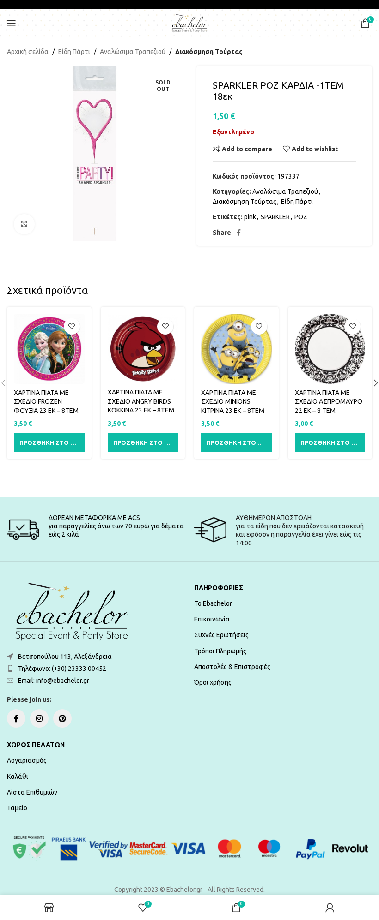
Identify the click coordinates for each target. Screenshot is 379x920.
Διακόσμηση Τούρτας (209, 51)
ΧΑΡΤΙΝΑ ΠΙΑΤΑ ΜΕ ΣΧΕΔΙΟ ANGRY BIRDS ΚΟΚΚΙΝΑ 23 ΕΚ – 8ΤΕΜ (141, 401)
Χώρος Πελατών (36, 744)
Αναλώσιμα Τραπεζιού (132, 51)
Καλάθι (17, 776)
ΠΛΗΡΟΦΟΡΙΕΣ (218, 587)
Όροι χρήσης (213, 682)
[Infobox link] (96, 530)
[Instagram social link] (39, 718)
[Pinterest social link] (62, 718)
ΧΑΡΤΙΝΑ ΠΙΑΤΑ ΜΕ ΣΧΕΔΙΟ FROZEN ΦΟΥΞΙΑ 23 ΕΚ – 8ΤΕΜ (46, 401)
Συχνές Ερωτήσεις (221, 635)
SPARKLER (275, 217)
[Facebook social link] (238, 233)
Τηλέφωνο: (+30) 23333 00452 (62, 668)
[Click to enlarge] (24, 224)
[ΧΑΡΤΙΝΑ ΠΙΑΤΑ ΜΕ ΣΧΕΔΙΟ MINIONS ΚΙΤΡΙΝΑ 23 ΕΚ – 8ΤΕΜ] (236, 349)
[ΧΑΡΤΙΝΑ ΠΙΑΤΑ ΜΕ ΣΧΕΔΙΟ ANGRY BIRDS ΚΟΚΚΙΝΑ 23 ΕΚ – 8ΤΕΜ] (143, 349)
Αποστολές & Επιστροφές (232, 666)
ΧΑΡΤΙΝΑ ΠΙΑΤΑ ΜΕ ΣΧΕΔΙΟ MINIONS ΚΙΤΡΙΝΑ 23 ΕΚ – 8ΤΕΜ (232, 401)
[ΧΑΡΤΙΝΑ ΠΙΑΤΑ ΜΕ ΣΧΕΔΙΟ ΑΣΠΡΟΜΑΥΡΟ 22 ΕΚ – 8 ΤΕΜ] (330, 349)
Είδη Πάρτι (74, 51)
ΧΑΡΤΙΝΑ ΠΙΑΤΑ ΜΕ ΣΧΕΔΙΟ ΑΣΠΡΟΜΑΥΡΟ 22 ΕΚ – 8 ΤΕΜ (328, 401)
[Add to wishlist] (72, 326)
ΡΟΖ (300, 217)
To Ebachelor (213, 603)
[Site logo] (189, 22)
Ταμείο (17, 808)
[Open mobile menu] (11, 23)
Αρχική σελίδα (28, 51)
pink (250, 217)
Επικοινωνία (212, 619)
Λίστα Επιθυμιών (32, 792)
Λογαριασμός (27, 760)
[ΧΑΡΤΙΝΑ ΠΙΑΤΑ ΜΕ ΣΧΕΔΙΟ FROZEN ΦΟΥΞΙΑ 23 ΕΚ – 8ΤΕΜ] (49, 349)
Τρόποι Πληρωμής (220, 651)
